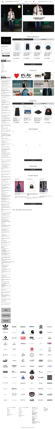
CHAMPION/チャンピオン (5, 115)
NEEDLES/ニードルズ (5, 204)
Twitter (45, 410)
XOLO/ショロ (3, 301)
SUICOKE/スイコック (5, 248)
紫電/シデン (3, 247)
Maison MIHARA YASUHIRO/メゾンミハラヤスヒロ (6, 188)
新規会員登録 (41, 1)
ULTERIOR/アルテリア (5, 283)
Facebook (46, 409)
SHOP (33, 417)
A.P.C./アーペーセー (4, 84)
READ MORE (33, 169)
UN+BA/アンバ (4, 275)
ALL (2, 62)
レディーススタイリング (43, 193)
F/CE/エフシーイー (4, 142)
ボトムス (8, 411)
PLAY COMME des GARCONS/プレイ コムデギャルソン (6, 221)
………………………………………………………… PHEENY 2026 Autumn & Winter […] (21, 197)
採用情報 (33, 420)
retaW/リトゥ (3, 234)
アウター (2, 64)
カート (52, 1)
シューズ (2, 68)
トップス (2, 65)
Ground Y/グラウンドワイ (5, 154)
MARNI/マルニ (3, 194)
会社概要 (33, 419)
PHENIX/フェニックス (5, 219)
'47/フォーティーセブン (5, 146)
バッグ (2, 69)
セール (2, 72)
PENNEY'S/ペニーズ (4, 217)
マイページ (35, 1)
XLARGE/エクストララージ (5, 299)
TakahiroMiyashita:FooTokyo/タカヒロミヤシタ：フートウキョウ (7, 262)
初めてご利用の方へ (35, 412)
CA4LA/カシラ (3, 100)
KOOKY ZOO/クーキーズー (6, 176)
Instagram (46, 408)
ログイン (33, 410)
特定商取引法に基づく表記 (36, 422)
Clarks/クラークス (4, 116)
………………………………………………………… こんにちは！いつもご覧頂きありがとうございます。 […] (33, 198)
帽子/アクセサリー (4, 71)
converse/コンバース (5, 122)
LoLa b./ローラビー (4, 181)
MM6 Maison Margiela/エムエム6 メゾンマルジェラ (6, 199)
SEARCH (6, 55)
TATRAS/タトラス (4, 266)
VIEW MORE (33, 64)
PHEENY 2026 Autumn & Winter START (20, 194)
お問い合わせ (47, 1)
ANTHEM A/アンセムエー (5, 83)
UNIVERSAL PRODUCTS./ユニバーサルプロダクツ (6, 285)
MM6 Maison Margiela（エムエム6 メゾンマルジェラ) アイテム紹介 (32, 194)
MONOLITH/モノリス (5, 201)
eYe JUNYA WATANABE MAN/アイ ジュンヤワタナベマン (6, 135)
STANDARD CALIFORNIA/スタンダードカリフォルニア (6, 251)
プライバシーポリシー (35, 421)
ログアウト (34, 411)
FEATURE (34, 423)
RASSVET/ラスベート (5, 229)
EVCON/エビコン (4, 133)
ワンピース (20, 411)
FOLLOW (33, 160)
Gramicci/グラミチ (4, 155)
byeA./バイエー (4, 97)
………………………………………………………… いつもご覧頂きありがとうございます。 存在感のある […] (46, 196)
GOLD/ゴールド (4, 151)
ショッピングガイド (29, 1)
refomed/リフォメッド (5, 230)
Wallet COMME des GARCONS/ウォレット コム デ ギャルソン (6, 296)
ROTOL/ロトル (4, 240)
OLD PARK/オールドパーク (6, 213)
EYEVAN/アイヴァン (4, 138)
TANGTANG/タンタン (5, 265)
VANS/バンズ (3, 289)
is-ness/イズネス (4, 166)
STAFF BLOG (34, 418)
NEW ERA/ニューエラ (5, 205)
